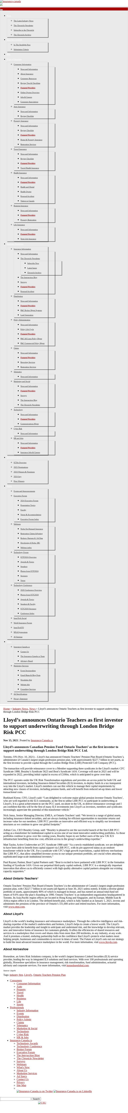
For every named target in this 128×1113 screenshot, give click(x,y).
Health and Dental (27, 187)
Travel (20, 992)
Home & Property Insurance (31, 140)
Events (9, 486)
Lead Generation (26, 315)
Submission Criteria (21, 49)
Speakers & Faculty (28, 604)
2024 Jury (18, 476)
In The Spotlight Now (22, 45)
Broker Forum (24, 1049)
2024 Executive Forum (29, 501)
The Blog (28, 1055)
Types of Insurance (14, 59)
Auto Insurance (20, 107)
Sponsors (24, 576)
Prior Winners (19, 481)
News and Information (29, 69)
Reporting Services (27, 362)
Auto (19, 986)
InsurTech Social (20, 618)
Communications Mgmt (29, 424)
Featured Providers (27, 88)
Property (21, 989)
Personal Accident (27, 196)
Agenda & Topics (27, 562)
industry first (16, 974)
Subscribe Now (33, 263)
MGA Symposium (21, 632)
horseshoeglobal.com (77, 965)
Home (6, 708)
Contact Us (24, 652)
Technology (18, 410)
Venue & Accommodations (30, 515)
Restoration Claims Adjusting (31, 534)
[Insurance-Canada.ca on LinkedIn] (73, 1091)
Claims (16, 348)
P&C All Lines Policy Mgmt (31, 339)
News (9, 16)
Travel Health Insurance (29, 168)
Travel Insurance (20, 149)
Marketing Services (21, 666)
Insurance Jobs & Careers (30, 452)
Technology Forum (21, 552)
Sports (20, 1004)
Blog (9, 54)
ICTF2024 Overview (28, 557)
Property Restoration (28, 220)
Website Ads (25, 685)
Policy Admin (24, 1019)
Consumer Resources (28, 79)
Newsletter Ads (26, 680)
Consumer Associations (29, 102)
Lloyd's (28, 974)
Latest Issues (32, 268)
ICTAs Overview (20, 463)
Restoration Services (28, 144)
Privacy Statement (21, 699)
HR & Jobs (22, 1037)
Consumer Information (22, 64)
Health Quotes (25, 192)
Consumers (16, 980)
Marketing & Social (27, 1028)
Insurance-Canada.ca (22, 647)
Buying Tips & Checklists (30, 83)
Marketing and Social (22, 381)
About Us (22, 1070)
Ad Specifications (20, 694)
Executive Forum (20, 496)
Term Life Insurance (28, 239)
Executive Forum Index (29, 519)
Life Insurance (19, 225)
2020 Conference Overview (31, 590)
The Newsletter (30, 1058)
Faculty (23, 510)
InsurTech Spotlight (14, 40)
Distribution (18, 296)
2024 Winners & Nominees (24, 472)
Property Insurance (21, 121)
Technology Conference (23, 585)
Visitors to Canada (27, 201)
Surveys (23, 282)
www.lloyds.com (108, 942)
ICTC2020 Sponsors (28, 609)
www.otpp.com (16, 906)
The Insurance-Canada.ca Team (32, 656)
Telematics (18, 372)
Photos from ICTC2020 (29, 595)
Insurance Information (22, 249)
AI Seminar (18, 637)
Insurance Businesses (15, 244)
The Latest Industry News (23, 21)
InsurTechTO (19, 628)
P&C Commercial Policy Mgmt (32, 343)
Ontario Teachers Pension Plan (49, 974)
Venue (22, 580)
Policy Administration (22, 320)
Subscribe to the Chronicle (24, 30)
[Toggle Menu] (1, 9)
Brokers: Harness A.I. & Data (31, 538)
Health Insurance (20, 173)
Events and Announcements (24, 491)
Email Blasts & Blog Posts (30, 675)
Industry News (20, 708)
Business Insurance (21, 206)
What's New (23, 1067)
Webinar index (26, 548)
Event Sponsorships (28, 671)
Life (19, 1001)
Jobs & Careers (26, 97)
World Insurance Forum (23, 623)
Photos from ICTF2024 (29, 571)
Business (21, 998)
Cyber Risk (18, 429)
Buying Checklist (27, 116)
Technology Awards (14, 457)
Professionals (17, 1007)
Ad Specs (22, 1076)
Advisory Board (26, 661)
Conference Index (27, 613)
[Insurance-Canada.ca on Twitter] (35, 1091)
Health (20, 995)
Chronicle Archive (34, 273)
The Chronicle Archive (22, 35)
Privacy (21, 1082)
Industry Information (27, 1010)
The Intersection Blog (28, 277)
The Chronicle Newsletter (23, 25)
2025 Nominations (21, 467)
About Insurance (26, 74)
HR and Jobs (18, 438)
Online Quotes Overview (30, 92)
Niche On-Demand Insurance (31, 529)
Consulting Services (28, 689)
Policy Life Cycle (27, 329)
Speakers (23, 566)
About (9, 642)
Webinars (17, 524)
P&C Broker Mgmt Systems (31, 310)
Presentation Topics (27, 505)
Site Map (21, 1085)
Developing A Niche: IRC (30, 543)
